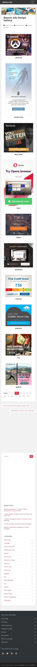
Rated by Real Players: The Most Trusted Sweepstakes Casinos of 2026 (15, 509)
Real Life (6, 553)
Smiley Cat (7, 2)
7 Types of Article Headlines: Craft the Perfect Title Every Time (18, 514)
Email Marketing (8, 580)
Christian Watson (19, 25)
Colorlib (22, 665)
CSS (5, 583)
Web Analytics (8, 590)
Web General (7, 556)
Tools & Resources (9, 546)
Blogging (6, 573)
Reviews (6, 587)
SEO (5, 577)
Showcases (7, 563)
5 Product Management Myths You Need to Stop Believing (17, 519)
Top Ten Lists (8, 567)
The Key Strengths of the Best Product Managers (17, 524)
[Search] (31, 456)
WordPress (32, 665)
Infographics (7, 600)
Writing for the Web (9, 550)
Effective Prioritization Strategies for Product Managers (16, 528)
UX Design (7, 543)
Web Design (7, 540)
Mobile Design (8, 593)
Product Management (10, 597)
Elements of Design (9, 560)
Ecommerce (7, 570)
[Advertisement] (18, 433)
